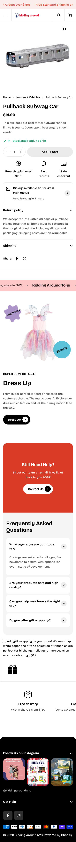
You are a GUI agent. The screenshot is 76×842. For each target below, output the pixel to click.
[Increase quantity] (21, 152)
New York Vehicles (28, 97)
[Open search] (58, 15)
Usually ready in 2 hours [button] (28, 198)
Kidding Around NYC (29, 835)
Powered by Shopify (58, 835)
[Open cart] (70, 15)
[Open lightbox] (64, 29)
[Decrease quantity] (7, 152)
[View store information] (67, 193)
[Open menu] (6, 15)
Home (7, 97)
